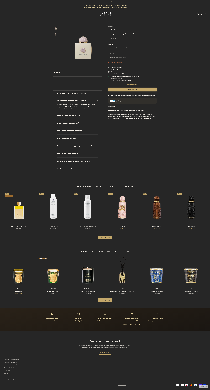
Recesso (6, 373)
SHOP (11, 14)
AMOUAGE (110, 26)
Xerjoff (156, 288)
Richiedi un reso (105, 352)
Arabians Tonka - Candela (88, 291)
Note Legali (7, 370)
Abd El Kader (18, 291)
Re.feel (18, 224)
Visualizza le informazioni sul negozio (121, 80)
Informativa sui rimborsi (10, 362)
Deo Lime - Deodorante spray (88, 226)
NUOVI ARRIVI (84, 186)
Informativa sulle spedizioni (11, 359)
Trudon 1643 (18, 288)
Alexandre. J (122, 224)
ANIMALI (124, 251)
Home (55, 20)
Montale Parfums (88, 288)
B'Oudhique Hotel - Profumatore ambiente (122, 291)
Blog (23, 14)
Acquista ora (132, 89)
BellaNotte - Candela (157, 291)
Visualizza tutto (105, 237)
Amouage (69, 20)
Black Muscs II (191, 226)
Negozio (61, 20)
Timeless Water (53, 226)
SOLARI (129, 186)
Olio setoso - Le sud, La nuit (18, 226)
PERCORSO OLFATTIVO (33, 14)
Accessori (97, 251)
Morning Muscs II (156, 226)
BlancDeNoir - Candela (191, 291)
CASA (84, 251)
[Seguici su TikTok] (13, 379)
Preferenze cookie (122, 385)
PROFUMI (100, 186)
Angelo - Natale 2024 (53, 291)
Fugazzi (122, 288)
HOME (5, 14)
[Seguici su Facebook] (5, 379)
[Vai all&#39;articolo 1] (55, 28)
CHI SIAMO (43, 14)
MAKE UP (111, 251)
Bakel (53, 224)
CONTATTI (51, 14)
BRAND (17, 14)
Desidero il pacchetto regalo (118, 57)
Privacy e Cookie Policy (10, 368)
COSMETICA (115, 186)
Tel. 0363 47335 (64, 385)
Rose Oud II (122, 226)
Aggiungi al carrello (132, 84)
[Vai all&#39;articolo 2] (55, 33)
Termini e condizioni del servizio (12, 365)
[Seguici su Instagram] (9, 379)
